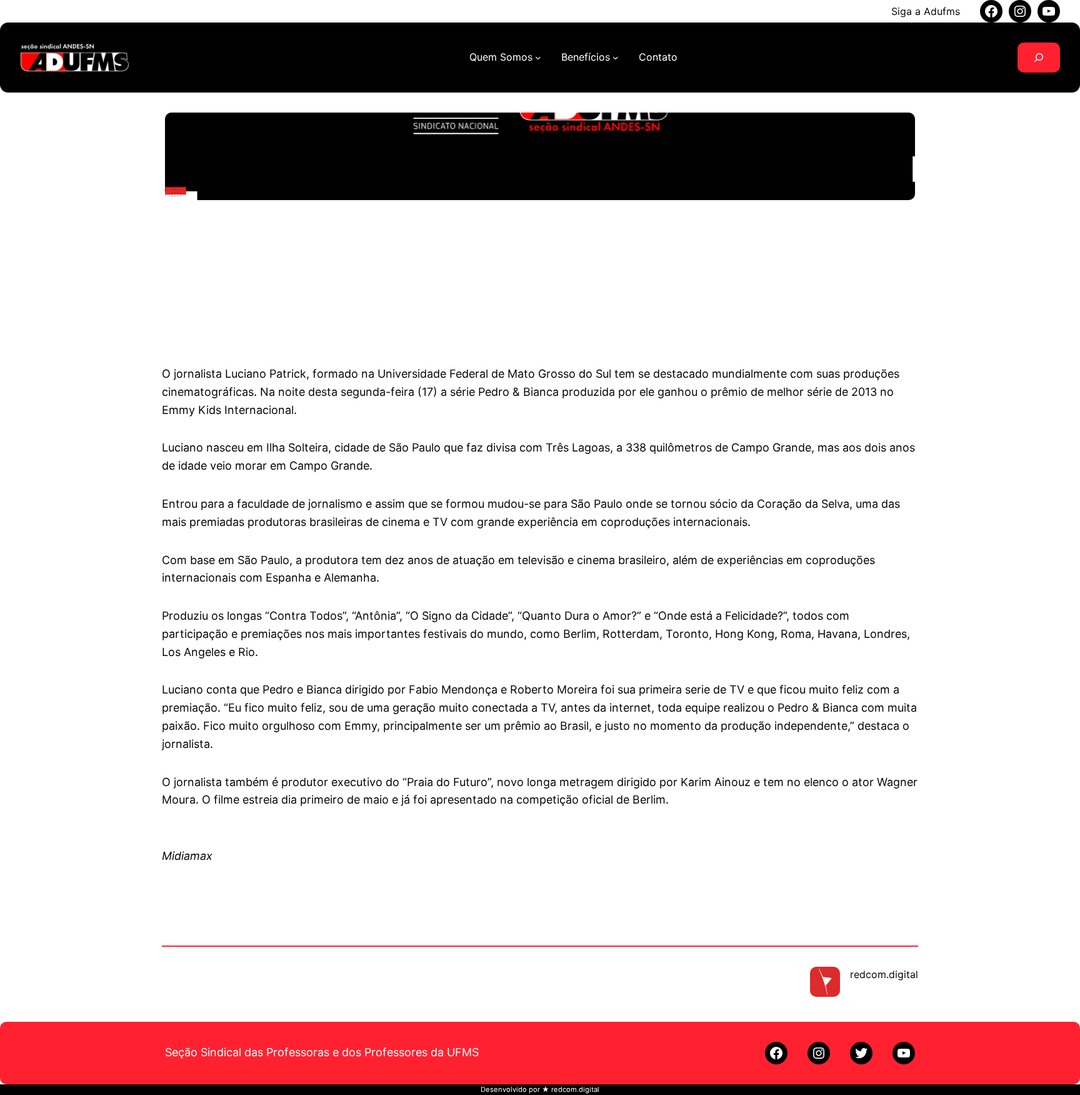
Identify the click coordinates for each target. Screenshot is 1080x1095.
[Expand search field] (1039, 58)
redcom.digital (884, 974)
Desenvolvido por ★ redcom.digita (539, 1089)
